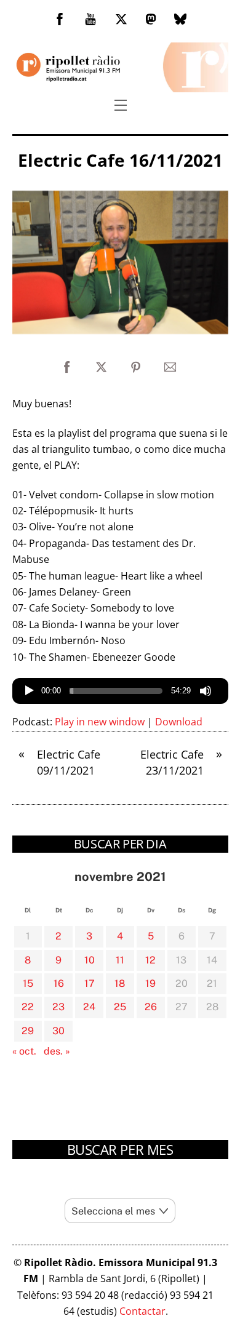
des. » (57, 1051)
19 (150, 983)
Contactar (142, 1311)
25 (120, 1007)
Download (178, 721)
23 (58, 1007)
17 (89, 983)
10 (89, 960)
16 (59, 983)
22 (28, 1007)
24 (89, 1007)
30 (58, 1031)
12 (150, 960)
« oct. (24, 1051)
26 (151, 1007)
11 (120, 960)
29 (28, 1031)
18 (119, 983)
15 (28, 983)
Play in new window (100, 721)
